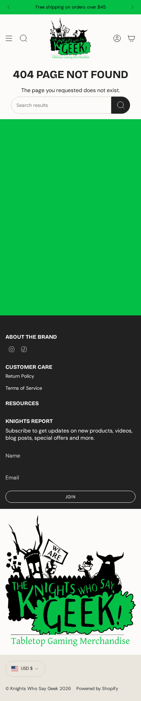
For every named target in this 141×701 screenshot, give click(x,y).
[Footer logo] (70, 581)
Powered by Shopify (97, 688)
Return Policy (19, 376)
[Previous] (8, 7)
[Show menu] (9, 38)
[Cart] (131, 38)
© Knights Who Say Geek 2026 (38, 688)
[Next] (132, 7)
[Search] (120, 105)
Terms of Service (23, 388)
